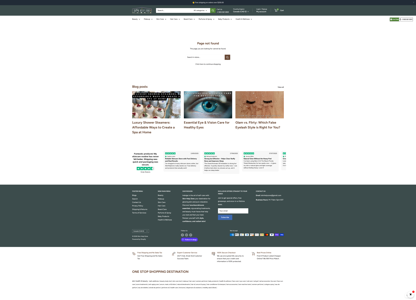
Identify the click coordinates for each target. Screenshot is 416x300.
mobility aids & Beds (209, 288)
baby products (213, 281)
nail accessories (264, 281)
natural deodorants (183, 284)
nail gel (256, 281)
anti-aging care (154, 284)
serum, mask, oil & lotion (168, 284)
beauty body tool (165, 281)
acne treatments (142, 284)
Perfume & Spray (205, 19)
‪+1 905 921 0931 (406, 19)
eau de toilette (143, 288)
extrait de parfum (155, 288)
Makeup (147, 19)
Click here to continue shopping (208, 64)
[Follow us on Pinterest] (190, 234)
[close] (414, 2)
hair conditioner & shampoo (216, 284)
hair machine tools (245, 284)
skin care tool (177, 281)
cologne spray (269, 284)
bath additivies (154, 281)
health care (174, 288)
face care (235, 281)
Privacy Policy (137, 206)
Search (135, 199)
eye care (243, 281)
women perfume (201, 281)
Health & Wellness (243, 19)
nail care (249, 281)
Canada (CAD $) (138, 231)
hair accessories (231, 284)
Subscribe (225, 217)
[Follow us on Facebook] (182, 234)
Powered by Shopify (139, 239)
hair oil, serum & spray (198, 284)
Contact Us (136, 202)
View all (281, 87)
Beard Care (188, 19)
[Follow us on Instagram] (186, 234)
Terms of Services (139, 213)
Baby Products (223, 19)
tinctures (182, 288)
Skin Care (160, 19)
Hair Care (174, 19)
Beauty (135, 19)
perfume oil (165, 288)
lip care (273, 281)
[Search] (213, 10)
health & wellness (225, 281)
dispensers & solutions (194, 288)
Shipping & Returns (139, 209)
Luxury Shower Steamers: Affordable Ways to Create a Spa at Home (153, 127)
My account (261, 11)
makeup (185, 281)
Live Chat (395, 19)
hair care (192, 281)
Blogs (134, 195)
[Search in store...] (227, 57)
